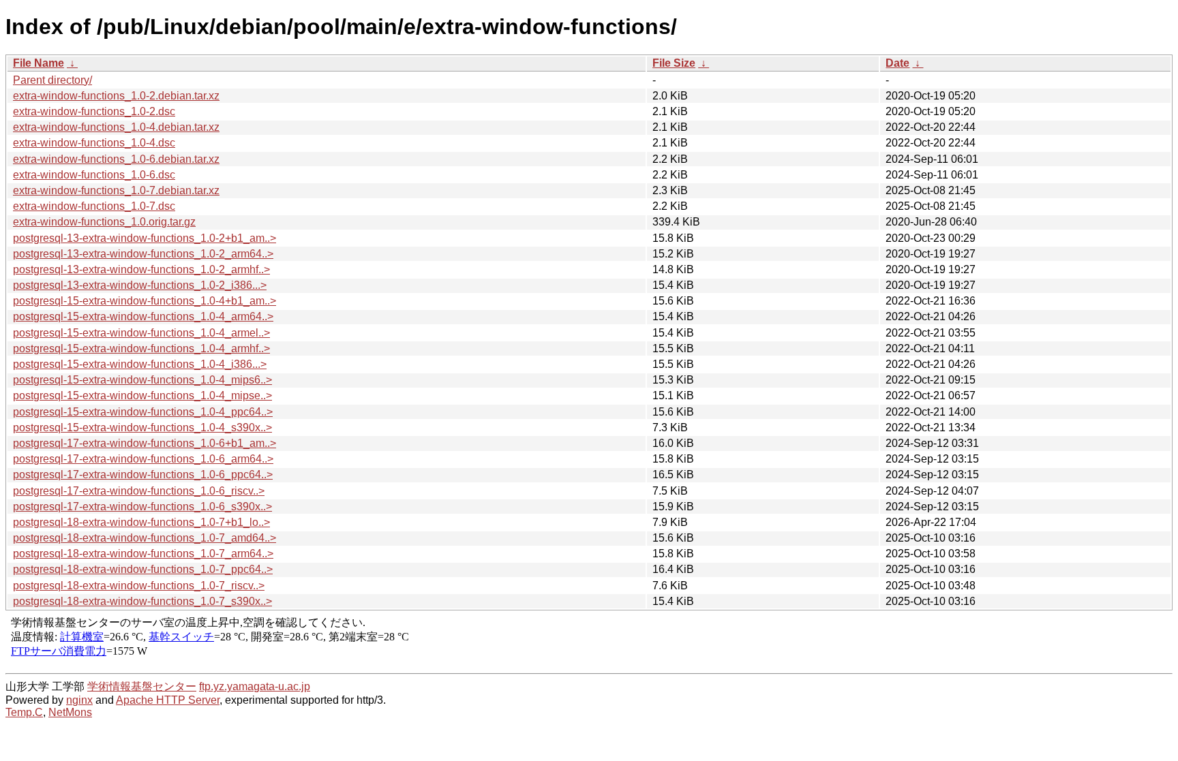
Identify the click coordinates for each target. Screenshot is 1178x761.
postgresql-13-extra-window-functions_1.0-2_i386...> (140, 285)
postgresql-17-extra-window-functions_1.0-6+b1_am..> (144, 443)
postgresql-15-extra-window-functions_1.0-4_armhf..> (141, 348)
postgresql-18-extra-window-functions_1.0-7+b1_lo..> (141, 522)
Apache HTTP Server (168, 700)
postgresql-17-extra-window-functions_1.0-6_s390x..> (142, 506)
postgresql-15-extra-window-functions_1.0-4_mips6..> (142, 380)
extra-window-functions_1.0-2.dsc (94, 111)
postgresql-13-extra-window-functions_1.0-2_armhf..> (141, 269)
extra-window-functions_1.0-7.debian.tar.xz (116, 190)
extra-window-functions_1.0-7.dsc (94, 206)
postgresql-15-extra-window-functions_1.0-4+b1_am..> (144, 301)
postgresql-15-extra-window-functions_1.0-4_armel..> (141, 333)
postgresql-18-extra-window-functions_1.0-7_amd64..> (144, 538)
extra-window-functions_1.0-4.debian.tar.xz (116, 127)
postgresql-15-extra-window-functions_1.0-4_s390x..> (142, 427)
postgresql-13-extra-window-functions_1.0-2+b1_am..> (144, 238)
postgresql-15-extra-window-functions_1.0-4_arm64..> (143, 316)
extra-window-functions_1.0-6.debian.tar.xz (116, 159)
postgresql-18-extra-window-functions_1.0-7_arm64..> (143, 553)
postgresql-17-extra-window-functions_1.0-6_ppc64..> (143, 474)
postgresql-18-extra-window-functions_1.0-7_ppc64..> (143, 569)
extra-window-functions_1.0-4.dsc (94, 143)
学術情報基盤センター (141, 686)
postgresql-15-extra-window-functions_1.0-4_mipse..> (142, 395)
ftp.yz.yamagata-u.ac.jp (254, 686)
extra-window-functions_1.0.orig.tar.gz (104, 222)
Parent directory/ (52, 80)
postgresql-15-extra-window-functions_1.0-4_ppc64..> (143, 412)
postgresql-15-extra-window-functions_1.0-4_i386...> (140, 364)
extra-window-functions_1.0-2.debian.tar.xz (116, 96)
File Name (38, 63)
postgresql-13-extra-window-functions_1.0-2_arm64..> (143, 254)
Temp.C (24, 712)
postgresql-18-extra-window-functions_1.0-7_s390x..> (142, 601)
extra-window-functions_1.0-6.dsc (94, 175)
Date (897, 63)
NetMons (70, 712)
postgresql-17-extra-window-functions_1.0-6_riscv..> (139, 491)
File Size (673, 63)
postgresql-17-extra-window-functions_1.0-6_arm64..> (143, 459)
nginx (79, 700)
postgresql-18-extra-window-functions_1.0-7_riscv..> (139, 585)
